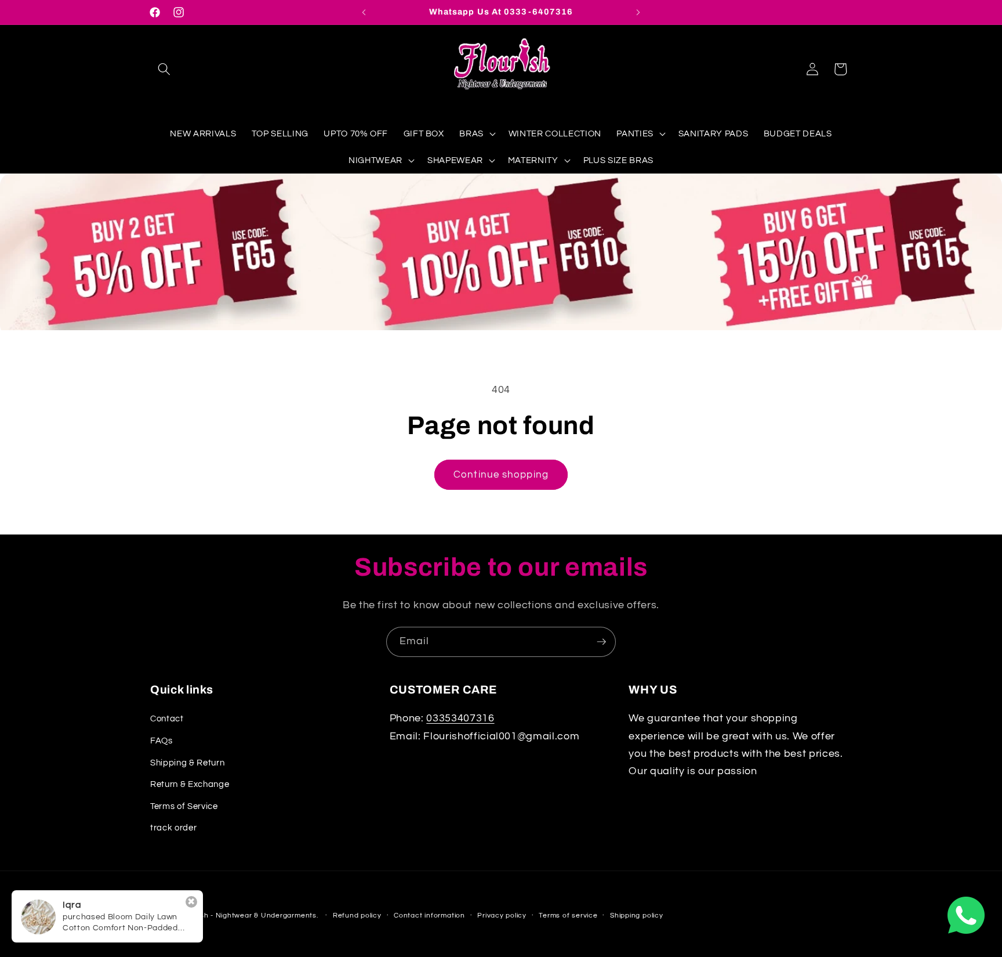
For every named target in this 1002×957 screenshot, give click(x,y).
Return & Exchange (189, 784)
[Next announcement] (638, 12)
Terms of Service (184, 806)
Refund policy (357, 915)
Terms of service (568, 915)
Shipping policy (636, 915)
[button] (164, 69)
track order (173, 827)
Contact (167, 718)
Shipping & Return (187, 762)
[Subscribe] (601, 642)
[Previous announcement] (364, 12)
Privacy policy (502, 915)
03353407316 (460, 718)
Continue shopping (501, 474)
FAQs (161, 740)
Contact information (429, 915)
